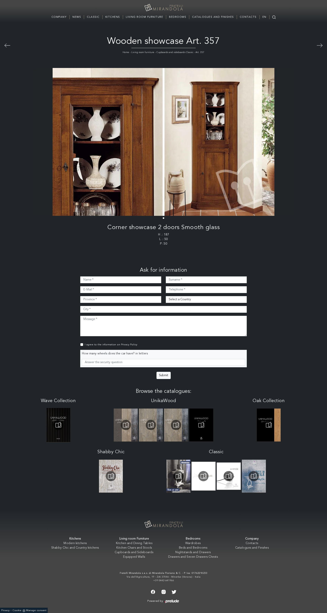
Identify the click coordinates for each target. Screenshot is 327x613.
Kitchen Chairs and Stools (134, 547)
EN (264, 17)
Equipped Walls (134, 556)
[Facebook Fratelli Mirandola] (153, 591)
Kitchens (112, 17)
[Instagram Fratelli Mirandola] (163, 591)
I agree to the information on (111, 344)
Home (126, 52)
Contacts (248, 17)
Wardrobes (193, 543)
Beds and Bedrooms (193, 547)
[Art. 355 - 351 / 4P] (319, 44)
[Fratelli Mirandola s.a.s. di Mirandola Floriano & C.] (163, 7)
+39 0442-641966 (163, 580)
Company (59, 17)
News (76, 17)
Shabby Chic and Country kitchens (75, 547)
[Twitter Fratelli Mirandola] (174, 591)
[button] (163, 218)
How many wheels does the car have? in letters (115, 353)
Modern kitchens (75, 543)
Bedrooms (177, 17)
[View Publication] (58, 425)
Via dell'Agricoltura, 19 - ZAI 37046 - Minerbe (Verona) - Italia (164, 577)
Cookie (16, 610)
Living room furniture (142, 52)
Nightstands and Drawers (193, 552)
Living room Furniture (144, 17)
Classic (93, 17)
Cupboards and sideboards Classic (174, 52)
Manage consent (36, 610)
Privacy (5, 610)
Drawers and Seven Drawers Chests (193, 556)
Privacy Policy (129, 344)
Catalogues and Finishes (213, 17)
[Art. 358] (7, 44)
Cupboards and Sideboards (134, 552)
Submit (163, 375)
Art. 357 (199, 52)
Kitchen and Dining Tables (134, 543)
